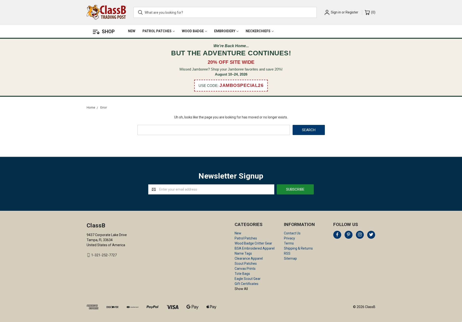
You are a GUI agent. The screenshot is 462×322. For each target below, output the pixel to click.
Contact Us (292, 233)
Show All (241, 289)
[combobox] (225, 12)
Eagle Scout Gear (248, 279)
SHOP (108, 31)
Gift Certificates (246, 284)
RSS (287, 253)
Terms (289, 243)
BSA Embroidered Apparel (255, 248)
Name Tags (243, 253)
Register (352, 12)
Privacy (289, 238)
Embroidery (224, 31)
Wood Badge (193, 31)
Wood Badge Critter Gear (253, 243)
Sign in (336, 12)
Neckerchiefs (258, 31)
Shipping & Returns (298, 248)
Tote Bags (242, 274)
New (131, 31)
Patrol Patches (157, 31)
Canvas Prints (245, 268)
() (372, 12)
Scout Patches (246, 263)
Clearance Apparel (249, 258)
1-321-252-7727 (104, 255)
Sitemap (290, 258)
